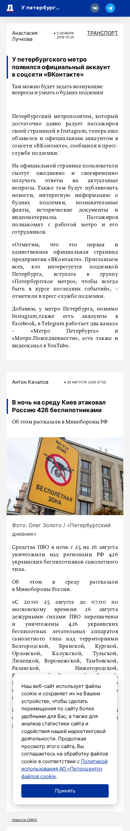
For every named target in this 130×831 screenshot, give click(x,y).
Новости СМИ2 (24, 820)
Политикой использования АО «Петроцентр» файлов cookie (64, 769)
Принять (65, 791)
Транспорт (102, 33)
